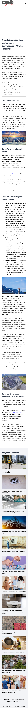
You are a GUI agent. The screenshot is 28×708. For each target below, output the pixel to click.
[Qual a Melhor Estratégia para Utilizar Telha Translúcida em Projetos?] (14, 502)
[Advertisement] (14, 21)
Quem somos (7, 699)
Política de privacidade (18, 699)
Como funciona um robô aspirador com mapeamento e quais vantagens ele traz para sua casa (13, 612)
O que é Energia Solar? (10, 85)
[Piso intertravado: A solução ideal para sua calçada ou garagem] (14, 623)
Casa (12, 52)
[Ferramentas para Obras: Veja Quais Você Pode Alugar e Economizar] (14, 522)
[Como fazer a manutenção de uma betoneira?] (14, 643)
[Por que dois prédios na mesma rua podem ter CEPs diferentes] (14, 462)
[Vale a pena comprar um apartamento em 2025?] (14, 583)
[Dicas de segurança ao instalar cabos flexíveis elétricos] (14, 563)
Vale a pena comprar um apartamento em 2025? (14, 591)
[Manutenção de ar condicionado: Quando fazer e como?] (14, 542)
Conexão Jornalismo (19, 706)
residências (13, 174)
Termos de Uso (11, 701)
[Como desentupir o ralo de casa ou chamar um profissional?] (14, 482)
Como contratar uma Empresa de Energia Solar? (13, 93)
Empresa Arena (17, 412)
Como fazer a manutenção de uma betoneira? (13, 652)
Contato (18, 701)
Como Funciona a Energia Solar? (13, 87)
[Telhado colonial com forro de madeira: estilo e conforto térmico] (14, 662)
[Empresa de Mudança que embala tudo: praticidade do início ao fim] (14, 682)
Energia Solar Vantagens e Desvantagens (11, 90)
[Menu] (25, 3)
